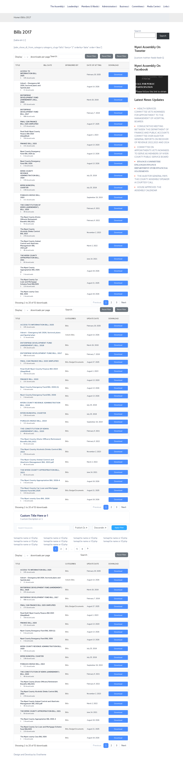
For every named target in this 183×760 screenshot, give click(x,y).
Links (165, 6)
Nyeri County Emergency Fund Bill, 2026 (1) (39, 387)
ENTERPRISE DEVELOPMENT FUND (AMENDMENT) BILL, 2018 (36, 344)
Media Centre (153, 6)
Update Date (93, 319)
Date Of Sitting (94, 65)
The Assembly (56, 6)
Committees (137, 6)
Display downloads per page (32, 56)
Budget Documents (76, 362)
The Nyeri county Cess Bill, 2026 (34, 498)
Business (124, 6)
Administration (109, 6)
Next (123, 302)
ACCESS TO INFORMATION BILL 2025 (37, 324)
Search (137, 31)
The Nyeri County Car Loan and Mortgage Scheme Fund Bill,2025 (39, 489)
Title (17, 65)
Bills (67, 326)
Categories (70, 319)
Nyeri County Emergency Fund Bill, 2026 (38, 395)
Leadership (72, 6)
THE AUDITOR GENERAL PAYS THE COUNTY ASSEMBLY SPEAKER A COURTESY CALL (151, 179)
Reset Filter (91, 56)
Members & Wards (89, 6)
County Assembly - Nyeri (152, 77)
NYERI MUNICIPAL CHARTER (33, 413)
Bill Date (48, 65)
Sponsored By (71, 65)
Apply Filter (119, 527)
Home (17, 17)
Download (114, 65)
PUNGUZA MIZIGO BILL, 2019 (33, 421)
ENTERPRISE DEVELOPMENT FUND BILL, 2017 (41, 353)
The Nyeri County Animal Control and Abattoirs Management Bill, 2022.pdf (37, 460)
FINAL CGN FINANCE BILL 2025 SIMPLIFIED (39, 361)
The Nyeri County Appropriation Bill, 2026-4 (40, 480)
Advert (67, 335)
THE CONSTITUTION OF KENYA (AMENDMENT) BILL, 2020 (34, 429)
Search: (53, 56)
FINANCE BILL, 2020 (29, 379)
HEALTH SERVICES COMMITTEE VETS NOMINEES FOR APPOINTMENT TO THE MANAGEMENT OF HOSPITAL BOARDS (149, 115)
